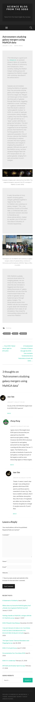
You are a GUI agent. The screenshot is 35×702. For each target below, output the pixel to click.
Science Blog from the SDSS (17, 8)
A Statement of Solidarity (10, 600)
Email (4, 567)
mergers (23, 333)
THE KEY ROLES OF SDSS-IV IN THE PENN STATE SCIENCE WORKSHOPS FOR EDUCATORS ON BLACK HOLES (16, 630)
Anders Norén (7, 699)
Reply (9, 413)
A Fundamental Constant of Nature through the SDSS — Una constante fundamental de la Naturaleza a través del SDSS (25, 353)
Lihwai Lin (12, 60)
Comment (5, 535)
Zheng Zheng (18, 45)
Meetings (8, 328)
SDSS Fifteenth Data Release (11, 623)
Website (5, 573)
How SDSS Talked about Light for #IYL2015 (8, 348)
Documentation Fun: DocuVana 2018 (13, 653)
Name (4, 561)
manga (15, 333)
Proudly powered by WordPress (14, 694)
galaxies (7, 333)
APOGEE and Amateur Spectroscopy (13, 665)
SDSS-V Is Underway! (9, 660)
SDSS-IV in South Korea (9, 648)
